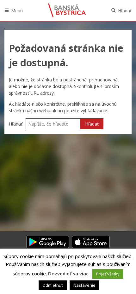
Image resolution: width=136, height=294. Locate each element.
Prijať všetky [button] (108, 274)
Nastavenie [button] (84, 285)
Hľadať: (16, 124)
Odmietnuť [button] (52, 285)
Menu (17, 11)
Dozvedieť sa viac (68, 273)
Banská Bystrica (67, 10)
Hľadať (125, 11)
